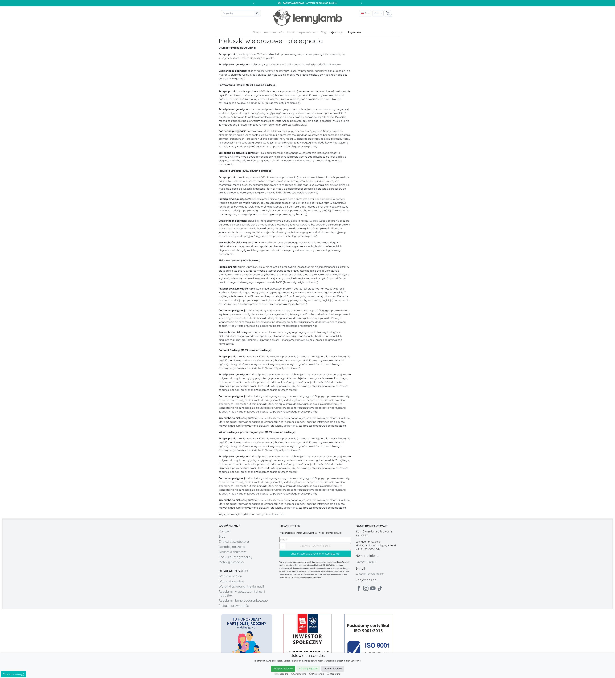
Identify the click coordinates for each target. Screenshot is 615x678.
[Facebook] (359, 588)
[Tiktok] (380, 588)
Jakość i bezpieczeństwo (301, 32)
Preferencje (318, 673)
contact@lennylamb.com (370, 573)
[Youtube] (373, 588)
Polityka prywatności (234, 606)
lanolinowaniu (332, 64)
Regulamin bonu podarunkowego (243, 600)
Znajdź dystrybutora (234, 541)
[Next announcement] (361, 3)
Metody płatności (231, 562)
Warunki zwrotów (231, 581)
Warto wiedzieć (273, 32)
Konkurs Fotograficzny (235, 557)
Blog (323, 32)
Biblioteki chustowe (232, 552)
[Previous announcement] (254, 3)
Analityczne (300, 673)
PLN (376, 13)
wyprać (317, 131)
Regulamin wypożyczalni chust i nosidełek (242, 593)
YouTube (280, 514)
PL (366, 13)
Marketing (335, 673)
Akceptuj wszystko (283, 668)
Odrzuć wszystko (333, 668)
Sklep (256, 32)
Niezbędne (282, 673)
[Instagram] (366, 588)
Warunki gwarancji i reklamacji (241, 586)
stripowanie (302, 160)
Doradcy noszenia (232, 547)
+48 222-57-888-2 (366, 562)
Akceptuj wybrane (308, 668)
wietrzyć (270, 70)
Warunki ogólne (230, 576)
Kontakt (225, 531)
